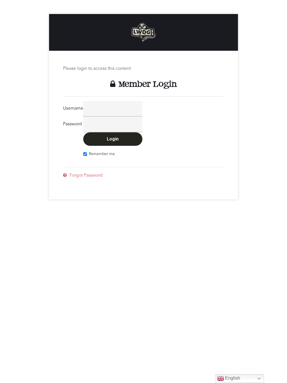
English (232, 378)
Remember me (102, 154)
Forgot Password (85, 175)
